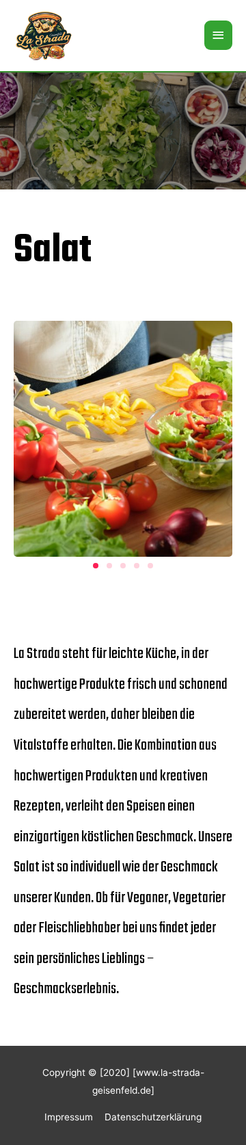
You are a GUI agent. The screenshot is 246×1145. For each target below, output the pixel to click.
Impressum (68, 1116)
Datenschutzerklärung (153, 1116)
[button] (95, 565)
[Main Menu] (218, 35)
